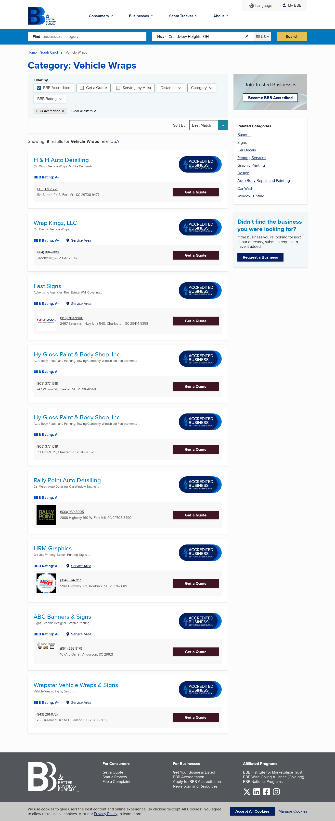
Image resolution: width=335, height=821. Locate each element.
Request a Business (260, 257)
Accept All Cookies (252, 811)
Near (161, 36)
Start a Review (115, 777)
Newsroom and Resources (195, 786)
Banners (244, 134)
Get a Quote (96, 87)
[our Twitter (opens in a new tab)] (247, 794)
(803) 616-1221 (47, 189)
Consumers (99, 16)
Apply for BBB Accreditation (197, 781)
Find (36, 36)
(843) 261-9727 (47, 714)
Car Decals (246, 150)
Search (292, 36)
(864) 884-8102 (48, 252)
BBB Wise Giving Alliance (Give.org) (273, 777)
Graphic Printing (251, 165)
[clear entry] (248, 36)
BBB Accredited (56, 87)
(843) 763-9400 (71, 318)
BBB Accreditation (188, 777)
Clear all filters (82, 110)
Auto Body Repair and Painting (263, 180)
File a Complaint (116, 781)
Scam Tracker (181, 16)
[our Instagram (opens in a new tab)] (276, 794)
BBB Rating (47, 99)
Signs (242, 142)
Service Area (81, 240)
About (218, 16)
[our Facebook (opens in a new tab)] (267, 794)
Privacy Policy (105, 814)
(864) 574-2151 (70, 580)
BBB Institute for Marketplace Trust (272, 772)
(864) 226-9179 (71, 648)
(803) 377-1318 (47, 383)
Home (32, 52)
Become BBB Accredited (270, 98)
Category (199, 87)
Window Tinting (250, 196)
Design (243, 173)
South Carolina (51, 52)
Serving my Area (137, 87)
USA (114, 141)
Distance (168, 87)
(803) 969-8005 (72, 512)
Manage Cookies (293, 811)
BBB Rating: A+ (46, 434)
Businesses (139, 16)
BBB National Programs (263, 781)
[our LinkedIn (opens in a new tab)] (257, 794)
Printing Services (251, 158)
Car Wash (245, 188)
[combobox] (94, 36)
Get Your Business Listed (194, 772)
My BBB (294, 5)
